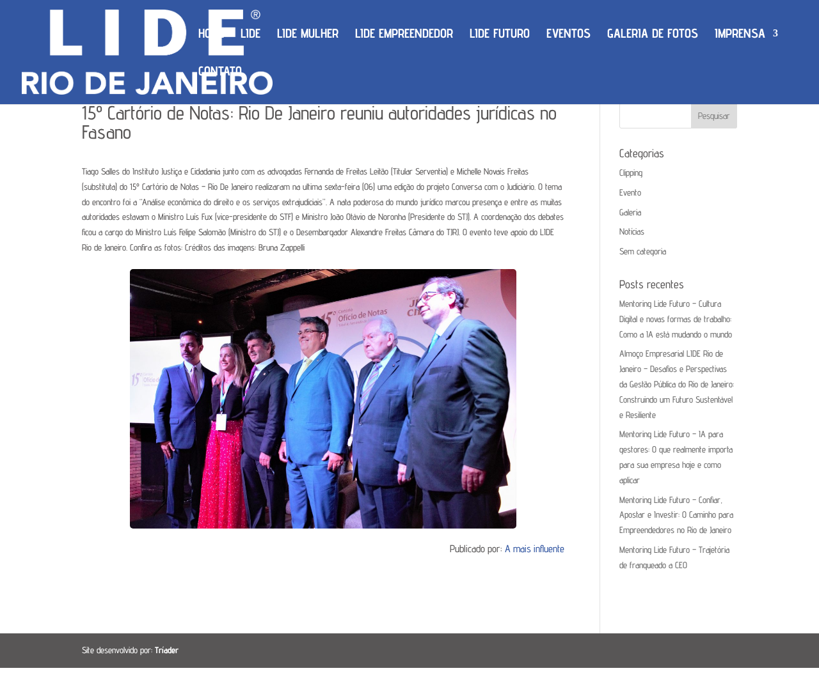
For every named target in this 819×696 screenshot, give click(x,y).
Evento (630, 192)
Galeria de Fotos (652, 35)
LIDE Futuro (500, 35)
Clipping (630, 172)
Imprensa (740, 35)
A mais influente (534, 549)
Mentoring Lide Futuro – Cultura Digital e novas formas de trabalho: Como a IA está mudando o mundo (675, 318)
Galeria (630, 212)
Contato (220, 72)
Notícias (631, 231)
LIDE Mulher (307, 35)
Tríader (167, 650)
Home (211, 35)
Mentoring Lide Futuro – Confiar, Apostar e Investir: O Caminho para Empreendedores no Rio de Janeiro (676, 515)
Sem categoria (642, 251)
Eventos (568, 35)
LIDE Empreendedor (404, 35)
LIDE (250, 35)
